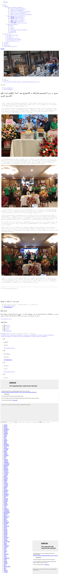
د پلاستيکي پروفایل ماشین (18, 12)
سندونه (9, 36)
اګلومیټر (13, 31)
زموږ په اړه (7, 33)
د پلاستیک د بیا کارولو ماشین (16, 15)
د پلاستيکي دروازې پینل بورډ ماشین (21, 14)
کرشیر (12, 28)
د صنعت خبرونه (8, 89)
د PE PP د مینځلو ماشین (17, 17)
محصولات (6, 6)
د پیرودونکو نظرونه (13, 40)
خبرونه (6, 43)
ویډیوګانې (7, 44)
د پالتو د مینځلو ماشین (17, 19)
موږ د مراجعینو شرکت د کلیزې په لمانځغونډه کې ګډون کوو (22, 81)
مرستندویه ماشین (12, 24)
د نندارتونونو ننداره (14, 39)
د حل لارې (6, 42)
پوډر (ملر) (13, 32)
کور (5, 4)
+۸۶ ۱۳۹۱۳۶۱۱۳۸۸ (9, 348)
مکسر (11, 25)
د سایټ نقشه (5, 333)
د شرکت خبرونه (8, 87)
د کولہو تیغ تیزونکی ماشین (18, 29)
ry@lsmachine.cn (8, 359)
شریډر (12, 26)
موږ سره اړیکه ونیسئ (10, 46)
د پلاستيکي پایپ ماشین (17, 10)
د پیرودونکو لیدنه (13, 37)
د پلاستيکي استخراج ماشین (15, 7)
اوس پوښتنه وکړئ (6, 318)
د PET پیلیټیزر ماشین (17, 21)
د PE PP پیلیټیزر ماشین (17, 18)
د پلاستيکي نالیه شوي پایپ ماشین (20, 11)
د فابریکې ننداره (12, 35)
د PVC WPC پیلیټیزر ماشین (18, 22)
